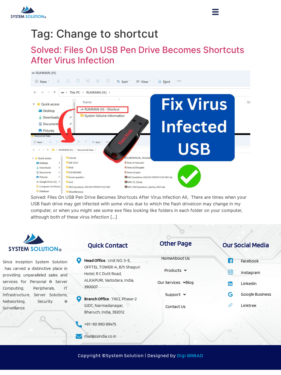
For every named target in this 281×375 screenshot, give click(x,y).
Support (173, 294)
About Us (181, 258)
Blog (190, 282)
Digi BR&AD (190, 355)
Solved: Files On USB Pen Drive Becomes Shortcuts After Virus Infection (137, 55)
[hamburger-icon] (215, 12)
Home (166, 258)
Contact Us (175, 306)
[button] (175, 270)
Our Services (169, 282)
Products (172, 270)
